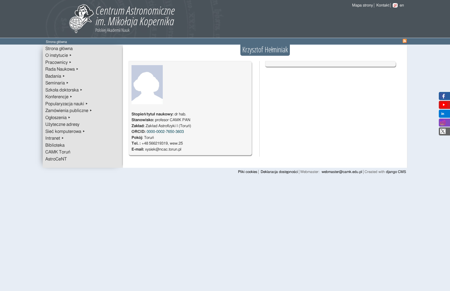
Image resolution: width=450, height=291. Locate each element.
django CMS (396, 172)
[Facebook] (443, 97)
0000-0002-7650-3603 (165, 132)
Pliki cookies (247, 172)
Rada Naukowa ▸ (62, 69)
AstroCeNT (56, 159)
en (402, 5)
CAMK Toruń (57, 152)
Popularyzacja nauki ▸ (66, 104)
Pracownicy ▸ (58, 62)
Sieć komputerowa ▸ (65, 131)
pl (395, 5)
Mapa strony (362, 5)
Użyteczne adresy (62, 124)
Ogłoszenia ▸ (58, 118)
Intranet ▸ (54, 138)
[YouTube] (443, 106)
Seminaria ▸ (57, 83)
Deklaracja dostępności (279, 172)
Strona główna (59, 49)
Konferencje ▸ (58, 97)
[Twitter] (443, 133)
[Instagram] (442, 124)
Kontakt (382, 5)
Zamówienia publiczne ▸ (68, 111)
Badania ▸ (55, 76)
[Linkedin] (442, 115)
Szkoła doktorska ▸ (64, 90)
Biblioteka (55, 145)
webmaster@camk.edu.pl (342, 172)
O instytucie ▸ (58, 55)
